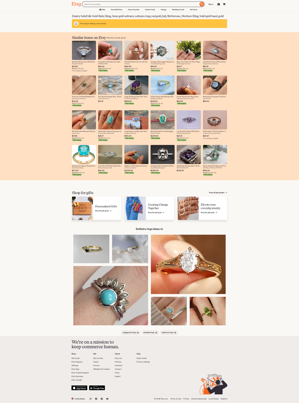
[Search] (202, 4)
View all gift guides (217, 192)
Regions (224, 399)
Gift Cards (193, 10)
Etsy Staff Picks (116, 10)
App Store (79, 387)
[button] (78, 398)
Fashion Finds (150, 10)
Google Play (97, 387)
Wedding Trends (178, 10)
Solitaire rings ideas (148, 228)
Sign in (210, 4)
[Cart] (224, 4)
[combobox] (140, 4)
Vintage (163, 10)
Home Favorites (133, 10)
